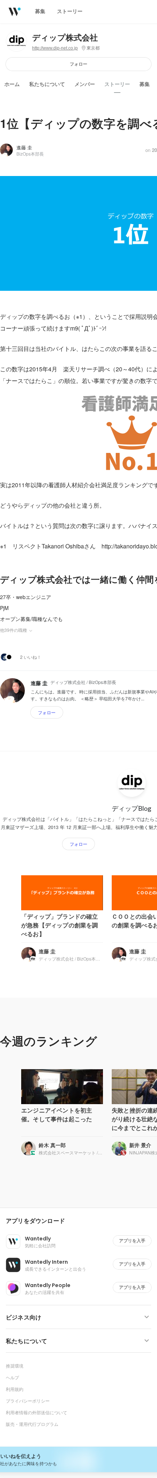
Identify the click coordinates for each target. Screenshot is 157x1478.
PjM (4, 607)
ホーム (12, 84)
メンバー (84, 84)
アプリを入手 (132, 1240)
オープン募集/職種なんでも (31, 618)
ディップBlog (131, 808)
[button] (81, 1221)
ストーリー (117, 84)
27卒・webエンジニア (25, 597)
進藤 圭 (24, 147)
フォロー (78, 64)
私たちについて (47, 84)
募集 (144, 84)
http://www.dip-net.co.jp (55, 48)
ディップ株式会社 (65, 37)
